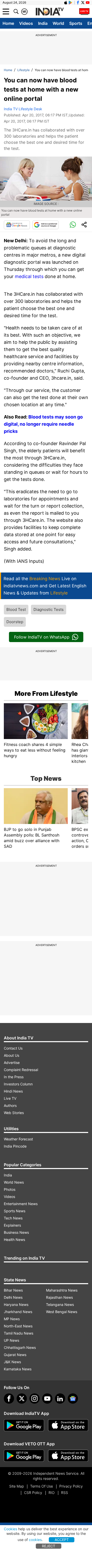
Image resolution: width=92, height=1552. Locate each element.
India (43, 23)
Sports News (14, 1211)
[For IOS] (68, 1456)
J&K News (12, 1362)
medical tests (29, 276)
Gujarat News (15, 1354)
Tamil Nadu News (18, 1333)
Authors (10, 1105)
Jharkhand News (18, 1311)
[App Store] (68, 1425)
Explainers (12, 1225)
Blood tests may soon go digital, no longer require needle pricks (43, 424)
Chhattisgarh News (20, 1347)
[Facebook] (9, 1398)
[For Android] (24, 1456)
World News (14, 1182)
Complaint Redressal (21, 1069)
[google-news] (73, 1398)
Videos (26, 23)
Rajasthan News (59, 1297)
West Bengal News (61, 1311)
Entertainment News (21, 1204)
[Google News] (17, 225)
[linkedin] (60, 1398)
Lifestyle (23, 70)
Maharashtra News (61, 1290)
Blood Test (16, 609)
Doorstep (14, 621)
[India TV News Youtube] (87, 2)
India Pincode (15, 1146)
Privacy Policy (71, 1486)
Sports (75, 23)
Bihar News (13, 1290)
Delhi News (13, 1297)
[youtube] (47, 1398)
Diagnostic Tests (48, 609)
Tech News (13, 1218)
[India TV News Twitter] (83, 2)
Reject (48, 1546)
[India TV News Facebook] (78, 2)
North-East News (18, 1326)
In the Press (14, 1077)
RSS (64, 1492)
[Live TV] (84, 11)
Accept (62, 1539)
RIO (52, 1492)
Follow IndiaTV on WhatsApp (42, 637)
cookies (35, 1539)
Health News (14, 1239)
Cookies (10, 1529)
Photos (9, 1189)
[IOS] (65, 2)
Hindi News (13, 1091)
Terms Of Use (41, 1486)
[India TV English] (50, 12)
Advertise (12, 1062)
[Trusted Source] (45, 225)
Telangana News (60, 1304)
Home (8, 23)
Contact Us (13, 1048)
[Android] (70, 2)
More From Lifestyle (46, 693)
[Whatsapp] (73, 225)
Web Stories (14, 1112)
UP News (11, 1340)
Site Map (16, 1486)
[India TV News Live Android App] (24, 1425)
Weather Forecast (18, 1139)
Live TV (10, 1098)
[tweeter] (22, 1398)
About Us (11, 1055)
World (58, 23)
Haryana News (16, 1304)
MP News (12, 1319)
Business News (16, 1232)
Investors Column (18, 1084)
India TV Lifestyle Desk (23, 109)
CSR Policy (33, 1492)
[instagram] (34, 1398)
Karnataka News (17, 1369)
